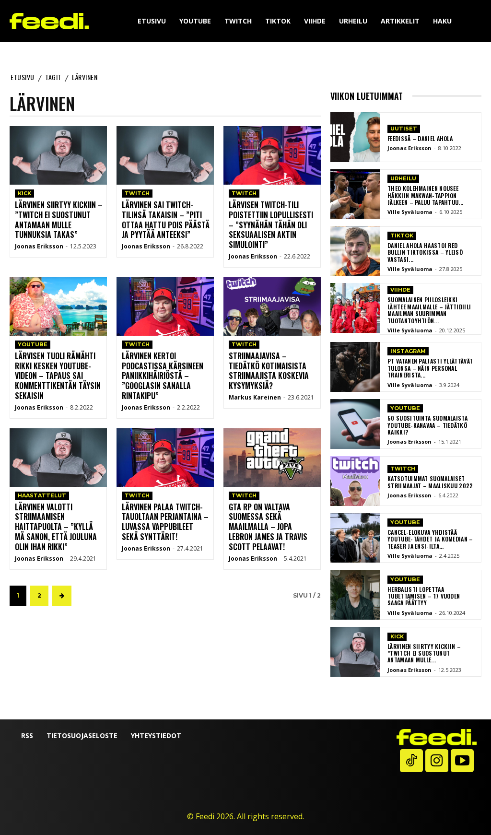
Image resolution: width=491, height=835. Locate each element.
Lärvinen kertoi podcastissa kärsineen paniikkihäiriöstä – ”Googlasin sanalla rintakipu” (162, 375)
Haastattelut (42, 495)
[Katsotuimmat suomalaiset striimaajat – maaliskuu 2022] (355, 481)
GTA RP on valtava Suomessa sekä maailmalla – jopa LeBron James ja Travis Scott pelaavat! (268, 527)
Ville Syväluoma (410, 211)
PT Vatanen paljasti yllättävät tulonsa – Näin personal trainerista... (430, 368)
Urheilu (403, 178)
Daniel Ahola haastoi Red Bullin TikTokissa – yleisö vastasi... (425, 252)
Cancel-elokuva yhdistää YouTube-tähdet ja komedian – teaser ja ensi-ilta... (430, 539)
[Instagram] (436, 760)
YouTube (32, 344)
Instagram (408, 351)
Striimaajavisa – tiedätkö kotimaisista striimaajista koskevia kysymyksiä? (269, 370)
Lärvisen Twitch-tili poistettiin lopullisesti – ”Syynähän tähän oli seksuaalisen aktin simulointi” (271, 224)
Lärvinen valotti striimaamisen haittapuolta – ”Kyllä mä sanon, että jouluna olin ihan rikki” (56, 527)
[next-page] (61, 596)
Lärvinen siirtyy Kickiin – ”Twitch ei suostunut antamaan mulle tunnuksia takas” (59, 219)
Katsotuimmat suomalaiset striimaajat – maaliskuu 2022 (430, 481)
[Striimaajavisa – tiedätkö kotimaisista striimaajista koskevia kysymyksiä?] (272, 306)
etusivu (23, 77)
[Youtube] (462, 760)
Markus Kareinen (255, 397)
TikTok (401, 235)
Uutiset (403, 128)
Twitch (137, 193)
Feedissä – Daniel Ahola (420, 138)
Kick (24, 193)
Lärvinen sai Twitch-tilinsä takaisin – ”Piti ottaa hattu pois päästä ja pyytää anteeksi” (166, 219)
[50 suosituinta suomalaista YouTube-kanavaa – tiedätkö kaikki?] (355, 424)
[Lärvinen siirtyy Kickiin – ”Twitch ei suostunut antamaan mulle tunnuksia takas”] (58, 155)
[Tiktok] (411, 760)
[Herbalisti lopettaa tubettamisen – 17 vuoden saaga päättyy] (355, 595)
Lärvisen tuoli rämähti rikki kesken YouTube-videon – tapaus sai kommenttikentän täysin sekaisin (58, 375)
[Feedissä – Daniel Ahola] (355, 137)
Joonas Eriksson (39, 246)
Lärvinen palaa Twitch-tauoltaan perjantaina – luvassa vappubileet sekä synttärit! (165, 521)
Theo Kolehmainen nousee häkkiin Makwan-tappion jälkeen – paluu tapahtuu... (425, 195)
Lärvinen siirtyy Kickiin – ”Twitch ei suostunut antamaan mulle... (424, 653)
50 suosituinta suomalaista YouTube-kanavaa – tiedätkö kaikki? (427, 425)
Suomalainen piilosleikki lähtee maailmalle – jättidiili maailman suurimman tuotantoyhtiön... (429, 309)
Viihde (400, 289)
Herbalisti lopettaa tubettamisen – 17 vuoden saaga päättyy (423, 596)
